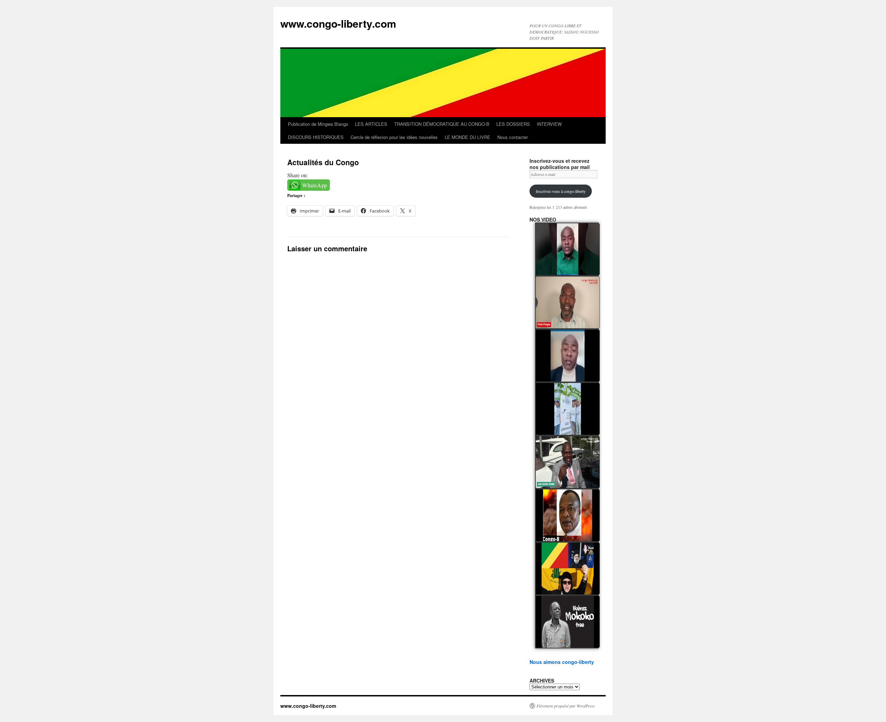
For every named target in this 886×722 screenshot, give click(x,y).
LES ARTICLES (371, 124)
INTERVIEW (549, 124)
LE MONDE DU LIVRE (467, 137)
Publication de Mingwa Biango (318, 124)
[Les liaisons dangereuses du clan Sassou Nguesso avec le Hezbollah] (567, 568)
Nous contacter (512, 137)
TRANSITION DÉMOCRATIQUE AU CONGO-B (441, 124)
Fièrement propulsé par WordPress (565, 706)
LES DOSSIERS (513, 124)
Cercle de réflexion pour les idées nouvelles (394, 137)
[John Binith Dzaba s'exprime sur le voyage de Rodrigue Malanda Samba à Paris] (567, 462)
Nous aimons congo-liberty (562, 661)
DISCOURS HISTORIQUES (316, 137)
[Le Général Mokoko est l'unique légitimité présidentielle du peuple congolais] (567, 622)
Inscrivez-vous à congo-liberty (561, 191)
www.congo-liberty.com (338, 23)
